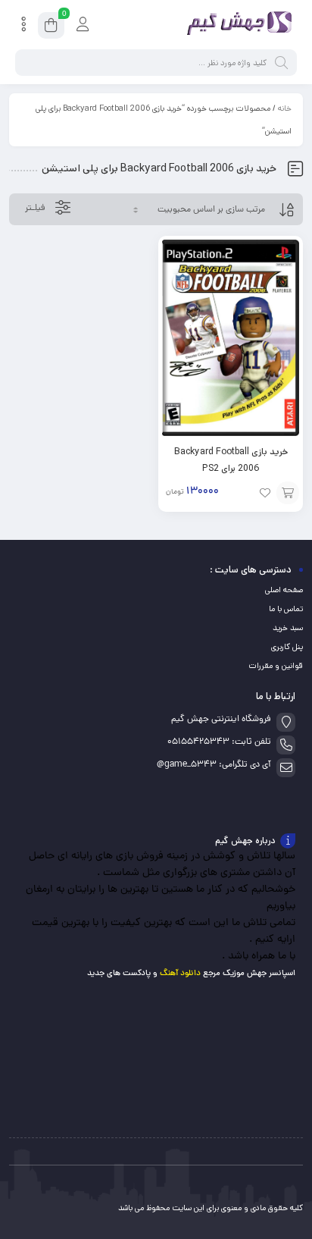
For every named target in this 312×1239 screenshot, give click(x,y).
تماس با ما (286, 609)
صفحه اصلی (284, 590)
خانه (285, 108)
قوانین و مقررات (275, 666)
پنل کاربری (287, 647)
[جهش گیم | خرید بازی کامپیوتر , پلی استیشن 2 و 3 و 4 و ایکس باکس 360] (236, 25)
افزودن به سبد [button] (287, 492)
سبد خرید (288, 628)
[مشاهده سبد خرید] (51, 28)
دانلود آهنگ (180, 973)
